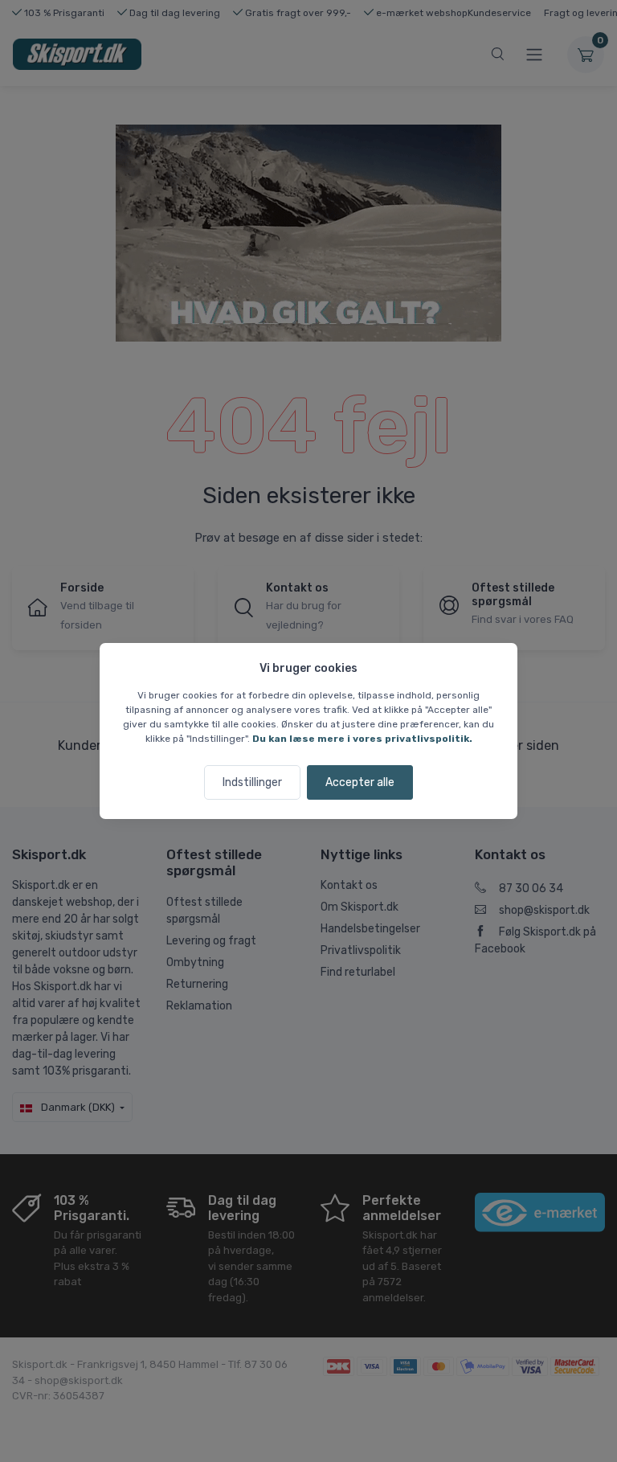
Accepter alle (359, 782)
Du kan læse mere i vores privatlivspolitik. (362, 738)
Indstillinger (252, 782)
